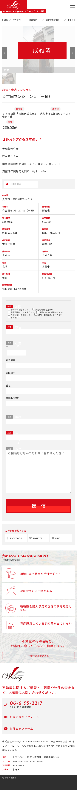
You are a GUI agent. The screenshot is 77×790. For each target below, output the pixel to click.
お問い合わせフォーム (24, 717)
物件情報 (17, 20)
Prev (4, 53)
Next (72, 53)
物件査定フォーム (21, 728)
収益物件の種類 (52, 20)
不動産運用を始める (38, 655)
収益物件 (33, 20)
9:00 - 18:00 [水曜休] (26, 704)
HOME (5, 20)
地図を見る (15, 184)
